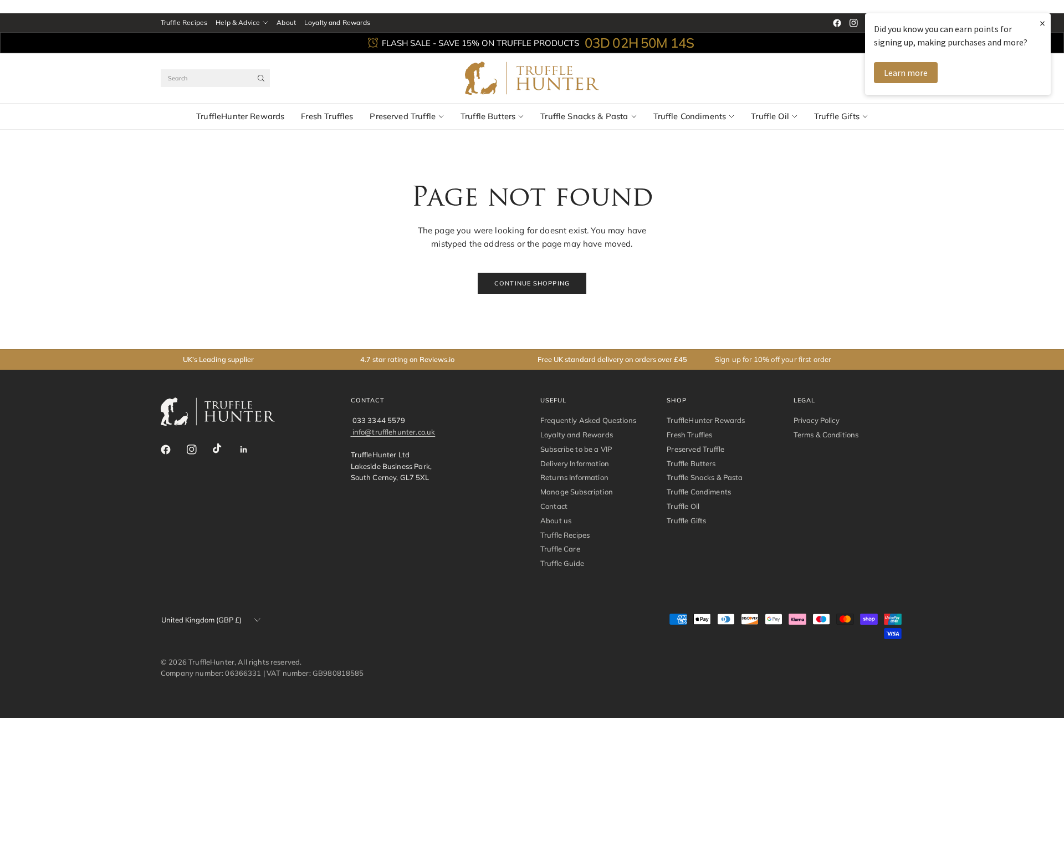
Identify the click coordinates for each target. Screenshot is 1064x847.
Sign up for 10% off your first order (773, 359)
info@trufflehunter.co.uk (394, 431)
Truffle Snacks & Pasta (584, 116)
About (286, 22)
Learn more (906, 72)
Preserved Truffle (403, 116)
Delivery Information (574, 463)
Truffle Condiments (690, 116)
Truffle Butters (488, 116)
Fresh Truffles (327, 116)
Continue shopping (532, 283)
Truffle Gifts (837, 116)
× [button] (1042, 23)
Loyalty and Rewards (337, 22)
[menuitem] (184, 22)
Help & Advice (238, 22)
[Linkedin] (251, 449)
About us (555, 520)
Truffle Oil (770, 116)
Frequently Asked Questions (588, 420)
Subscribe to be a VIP (576, 449)
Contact (553, 506)
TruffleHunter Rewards (240, 116)
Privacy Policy (817, 420)
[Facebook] (836, 22)
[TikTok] (225, 449)
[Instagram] (853, 22)
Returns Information (574, 477)
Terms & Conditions (826, 434)
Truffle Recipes (184, 22)
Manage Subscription (576, 491)
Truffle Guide (562, 563)
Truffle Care (560, 548)
